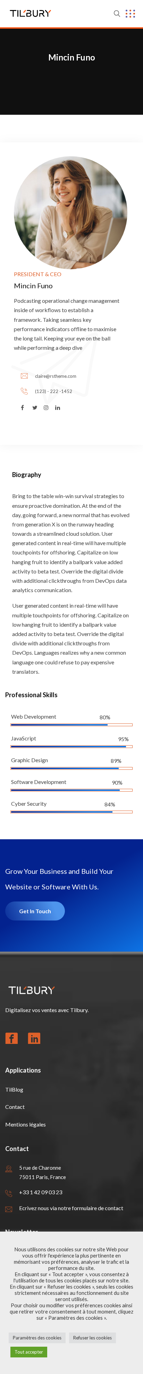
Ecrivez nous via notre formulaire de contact (71, 1208)
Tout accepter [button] (29, 1352)
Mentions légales (25, 1124)
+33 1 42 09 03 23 (40, 1192)
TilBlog (14, 1089)
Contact (15, 1106)
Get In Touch (35, 911)
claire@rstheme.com (55, 376)
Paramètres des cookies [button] (37, 1337)
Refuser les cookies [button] (92, 1337)
